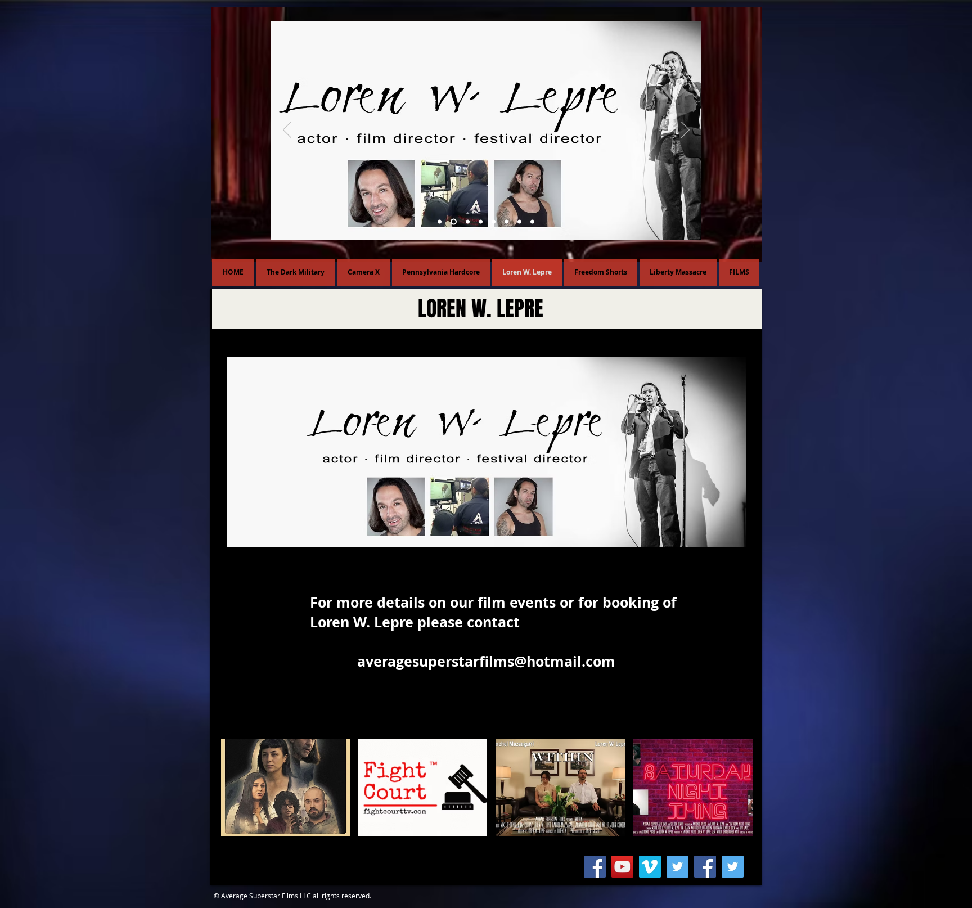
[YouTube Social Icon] (622, 867)
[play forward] (739, 787)
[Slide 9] (467, 222)
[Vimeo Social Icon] (650, 867)
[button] (285, 787)
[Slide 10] (452, 222)
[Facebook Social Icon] (595, 867)
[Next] (685, 131)
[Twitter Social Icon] (677, 867)
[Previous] (287, 131)
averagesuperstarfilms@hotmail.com (486, 661)
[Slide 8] (481, 222)
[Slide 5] (440, 222)
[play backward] (235, 787)
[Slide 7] (494, 222)
